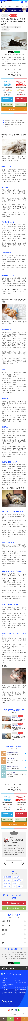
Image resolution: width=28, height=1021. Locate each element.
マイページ (3, 1019)
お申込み (17, 1019)
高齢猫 (20, 886)
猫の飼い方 (18, 6)
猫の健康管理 (7, 877)
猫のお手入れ (5, 29)
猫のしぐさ (18, 27)
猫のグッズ (7, 886)
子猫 (14, 886)
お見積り (10, 1019)
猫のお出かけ (7, 880)
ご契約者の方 (17, 3)
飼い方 (3, 27)
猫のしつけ (10, 27)
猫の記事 (14, 15)
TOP (2, 6)
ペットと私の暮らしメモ (9, 6)
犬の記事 (5, 15)
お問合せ (22, 3)
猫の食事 (16, 877)
